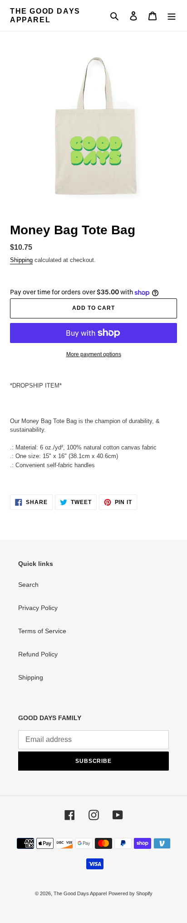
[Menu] (171, 15)
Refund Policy (38, 654)
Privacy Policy (38, 607)
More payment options (93, 354)
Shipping (21, 260)
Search (28, 584)
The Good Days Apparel (45, 15)
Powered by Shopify (130, 893)
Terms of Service (42, 631)
